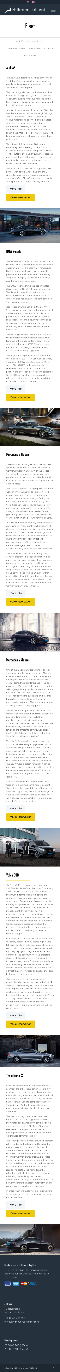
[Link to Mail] (53, 1368)
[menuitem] (28, 2)
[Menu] (52, 9)
